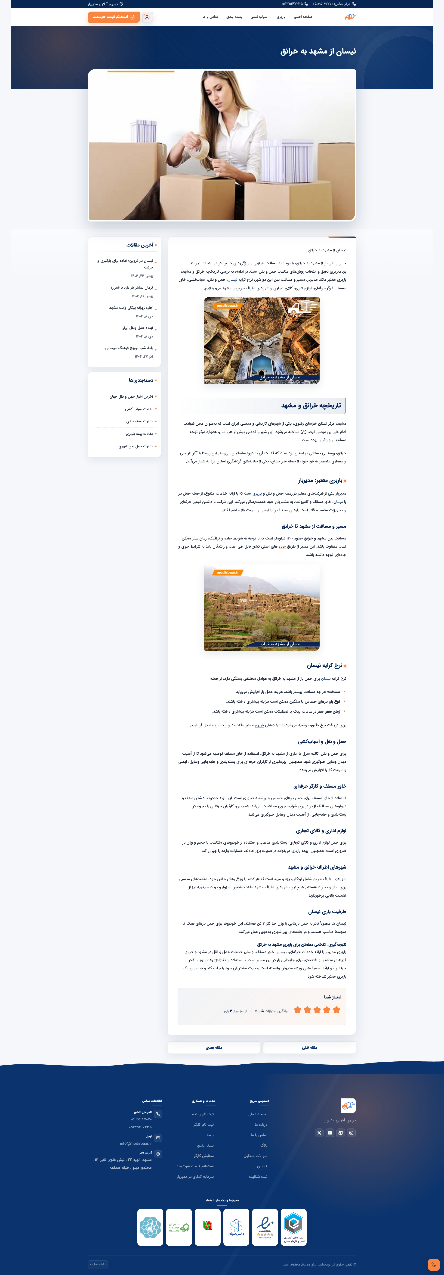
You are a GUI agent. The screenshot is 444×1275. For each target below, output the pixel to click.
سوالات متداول (255, 1156)
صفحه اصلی (303, 17)
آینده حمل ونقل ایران (137, 328)
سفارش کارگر (204, 1156)
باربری (281, 17)
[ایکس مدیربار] (319, 1132)
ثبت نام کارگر (204, 1125)
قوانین (262, 1166)
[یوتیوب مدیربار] (330, 1132)
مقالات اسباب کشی (139, 409)
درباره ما (261, 1125)
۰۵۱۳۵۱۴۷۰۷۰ (141, 1119)
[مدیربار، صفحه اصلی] (338, 17)
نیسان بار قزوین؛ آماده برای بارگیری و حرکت (125, 264)
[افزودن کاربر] (147, 17)
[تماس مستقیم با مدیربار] (434, 1265)
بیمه (210, 1135)
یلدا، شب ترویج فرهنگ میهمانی (129, 348)
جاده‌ (282, 547)
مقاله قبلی (309, 1048)
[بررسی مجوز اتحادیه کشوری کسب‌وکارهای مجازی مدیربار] (294, 1227)
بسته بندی (234, 17)
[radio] (297, 1009)
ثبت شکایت (258, 1177)
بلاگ (263, 1146)
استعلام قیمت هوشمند (110, 17)
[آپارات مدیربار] (340, 1132)
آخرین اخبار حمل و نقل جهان (131, 396)
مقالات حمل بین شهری (136, 446)
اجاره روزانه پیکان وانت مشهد (131, 308)
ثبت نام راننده (203, 1114)
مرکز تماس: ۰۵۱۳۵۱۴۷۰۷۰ (332, 4)
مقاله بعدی (214, 1048)
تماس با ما (210, 17)
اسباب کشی (259, 17)
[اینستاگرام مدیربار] (351, 1132)
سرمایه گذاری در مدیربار (195, 1177)
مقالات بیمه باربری (139, 434)
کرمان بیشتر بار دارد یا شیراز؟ (132, 287)
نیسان (232, 280)
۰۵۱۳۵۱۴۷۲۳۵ (292, 4)
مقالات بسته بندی (139, 421)
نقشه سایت (97, 1264)
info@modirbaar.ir (136, 1144)
